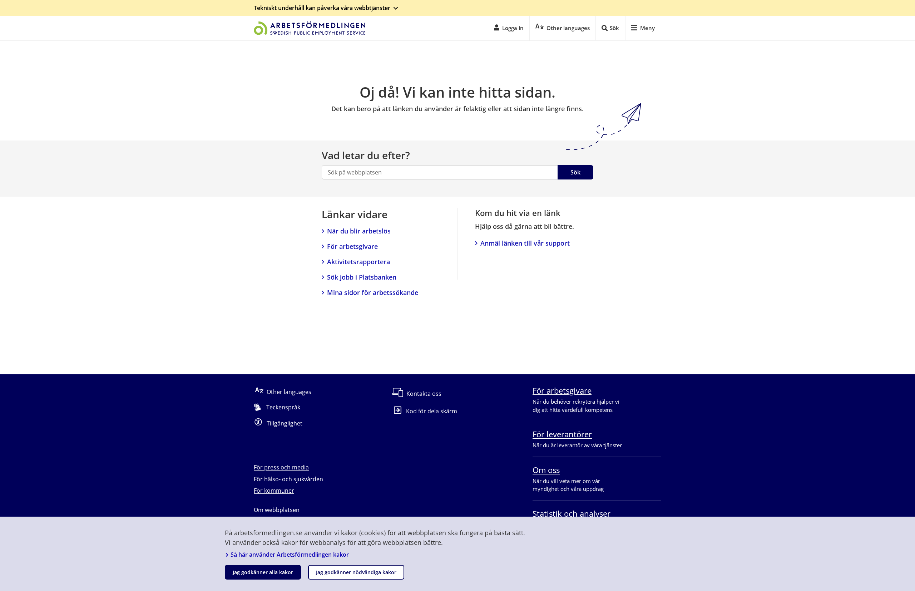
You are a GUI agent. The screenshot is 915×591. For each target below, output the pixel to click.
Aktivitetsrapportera (358, 261)
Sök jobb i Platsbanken (361, 277)
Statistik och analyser (571, 513)
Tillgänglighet (284, 423)
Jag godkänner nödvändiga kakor (356, 572)
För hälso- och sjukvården (288, 479)
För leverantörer (562, 434)
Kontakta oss (423, 394)
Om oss (546, 469)
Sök (575, 172)
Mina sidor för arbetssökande (372, 292)
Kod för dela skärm (431, 411)
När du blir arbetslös (359, 231)
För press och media (281, 467)
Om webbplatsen (277, 510)
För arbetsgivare (352, 246)
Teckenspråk (283, 407)
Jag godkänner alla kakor (263, 572)
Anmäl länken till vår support (525, 243)
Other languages (289, 392)
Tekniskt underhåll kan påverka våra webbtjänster (322, 8)
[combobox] (440, 172)
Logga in (513, 27)
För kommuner (274, 490)
